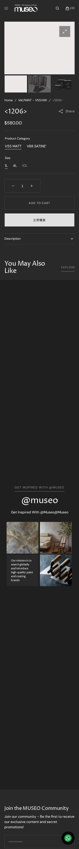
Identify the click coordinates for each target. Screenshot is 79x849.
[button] (57, 8)
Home (8, 100)
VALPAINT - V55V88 (32, 100)
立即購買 (39, 220)
